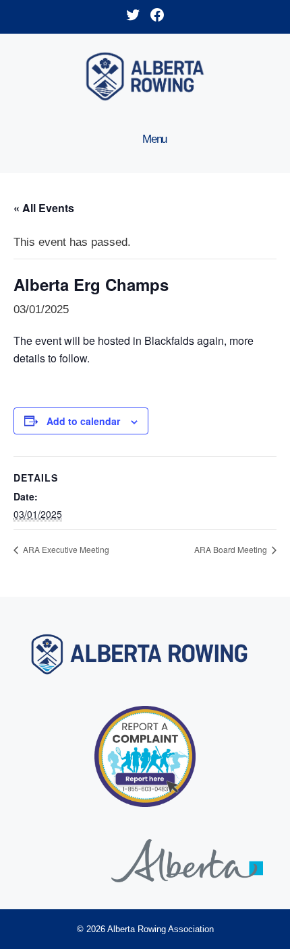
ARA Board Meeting (231, 549)
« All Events (43, 208)
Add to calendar (83, 421)
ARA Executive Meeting (65, 549)
